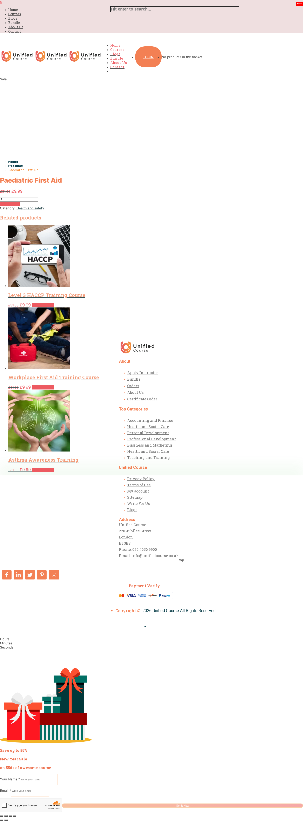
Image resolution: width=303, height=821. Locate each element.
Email (5, 790)
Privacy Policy (141, 478)
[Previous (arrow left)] (1, 820)
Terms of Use (139, 484)
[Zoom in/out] (1, 816)
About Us (15, 27)
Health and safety (30, 208)
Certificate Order (142, 398)
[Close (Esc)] (14, 816)
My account (138, 491)
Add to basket (10, 203)
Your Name (10, 779)
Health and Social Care (148, 426)
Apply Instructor (142, 372)
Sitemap (134, 497)
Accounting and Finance (150, 420)
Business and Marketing (149, 445)
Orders (133, 385)
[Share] (10, 816)
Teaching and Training (148, 457)
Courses (14, 14)
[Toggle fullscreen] (6, 816)
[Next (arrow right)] (6, 820)
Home (13, 9)
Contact (14, 31)
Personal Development (148, 432)
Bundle (14, 22)
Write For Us (138, 503)
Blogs (12, 18)
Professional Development (151, 438)
